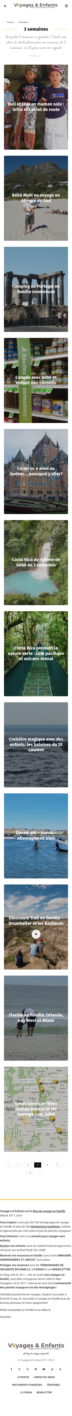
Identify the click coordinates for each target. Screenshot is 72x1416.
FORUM (39, 1269)
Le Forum (26, 1392)
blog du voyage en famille (49, 1211)
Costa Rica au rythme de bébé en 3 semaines (36, 562)
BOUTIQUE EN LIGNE (32, 1250)
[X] (19, 1369)
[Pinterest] (36, 1369)
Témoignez (53, 1384)
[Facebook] (11, 1369)
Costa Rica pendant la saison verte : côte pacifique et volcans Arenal (36, 653)
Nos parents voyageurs (27, 1384)
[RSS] (60, 1369)
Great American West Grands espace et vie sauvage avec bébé (36, 1109)
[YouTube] (44, 1369)
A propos (23, 1377)
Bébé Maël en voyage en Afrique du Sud (36, 198)
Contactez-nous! (44, 1377)
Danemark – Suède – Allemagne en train (36, 835)
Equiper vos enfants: (13, 1245)
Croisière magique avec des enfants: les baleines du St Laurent (36, 744)
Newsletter (44, 1392)
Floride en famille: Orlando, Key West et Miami (36, 1018)
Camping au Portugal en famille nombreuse (36, 289)
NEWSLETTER (61, 1269)
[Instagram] (28, 1369)
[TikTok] (52, 1369)
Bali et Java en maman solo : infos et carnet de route (36, 107)
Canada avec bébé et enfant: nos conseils (36, 380)
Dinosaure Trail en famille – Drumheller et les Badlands (36, 921)
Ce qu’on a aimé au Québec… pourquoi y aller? (36, 471)
